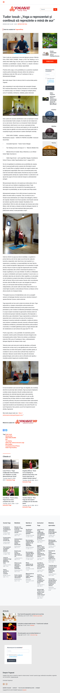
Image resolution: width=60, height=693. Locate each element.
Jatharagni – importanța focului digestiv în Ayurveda (53, 531)
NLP (6, 439)
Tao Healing (8, 441)
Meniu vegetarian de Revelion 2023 (29, 564)
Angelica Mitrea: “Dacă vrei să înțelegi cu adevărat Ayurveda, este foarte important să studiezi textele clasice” (29, 474)
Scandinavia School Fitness (12, 446)
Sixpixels (24, 690)
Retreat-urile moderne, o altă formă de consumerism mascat (18, 529)
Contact (14, 687)
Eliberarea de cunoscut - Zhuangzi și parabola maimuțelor (17, 565)
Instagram (7, 684)
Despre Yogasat (7, 687)
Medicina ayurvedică (37, 615)
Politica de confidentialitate (26, 687)
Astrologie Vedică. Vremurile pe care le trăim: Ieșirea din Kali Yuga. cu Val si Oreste (53, 100)
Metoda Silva (8, 436)
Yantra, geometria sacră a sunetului (6, 571)
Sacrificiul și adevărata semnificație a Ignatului (29, 531)
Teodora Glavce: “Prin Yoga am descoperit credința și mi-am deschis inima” (41, 579)
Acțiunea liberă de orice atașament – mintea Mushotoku (18, 541)
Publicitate (49, 61)
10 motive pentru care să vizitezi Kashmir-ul (29, 633)
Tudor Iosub (8, 434)
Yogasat (20, 9)
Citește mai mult (14, 677)
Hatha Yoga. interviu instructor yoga (14, 442)
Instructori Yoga (22, 24)
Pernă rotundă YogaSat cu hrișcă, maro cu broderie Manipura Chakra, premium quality (49, 135)
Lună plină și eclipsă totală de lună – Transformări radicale (33, 623)
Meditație (32, 625)
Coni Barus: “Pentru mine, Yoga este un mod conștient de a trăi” (10, 499)
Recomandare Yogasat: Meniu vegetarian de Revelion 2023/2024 (30, 543)
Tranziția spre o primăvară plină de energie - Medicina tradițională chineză (53, 569)
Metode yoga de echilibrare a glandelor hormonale (53, 542)
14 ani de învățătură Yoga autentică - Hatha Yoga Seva (7, 560)
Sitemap (38, 687)
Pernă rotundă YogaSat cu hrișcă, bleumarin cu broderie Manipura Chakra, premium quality (49, 119)
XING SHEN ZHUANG (10, 437)
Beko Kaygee (8, 444)
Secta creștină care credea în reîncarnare (18, 576)
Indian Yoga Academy (11, 447)
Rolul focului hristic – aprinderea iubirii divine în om (18, 553)
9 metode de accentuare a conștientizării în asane (7, 529)
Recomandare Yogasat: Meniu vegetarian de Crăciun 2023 (30, 554)
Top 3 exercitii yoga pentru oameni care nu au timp (31, 614)
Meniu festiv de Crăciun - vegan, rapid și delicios (30, 575)
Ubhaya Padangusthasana (53, 55)
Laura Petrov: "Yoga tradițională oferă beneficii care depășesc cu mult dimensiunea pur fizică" (41, 534)
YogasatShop (19, 29)
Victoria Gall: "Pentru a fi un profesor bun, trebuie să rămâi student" (41, 592)
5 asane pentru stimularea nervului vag (7, 539)
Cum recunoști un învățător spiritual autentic (7, 549)
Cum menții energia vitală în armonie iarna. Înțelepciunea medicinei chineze (53, 582)
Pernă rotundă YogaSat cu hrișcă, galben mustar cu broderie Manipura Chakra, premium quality (49, 152)
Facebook (4, 684)
